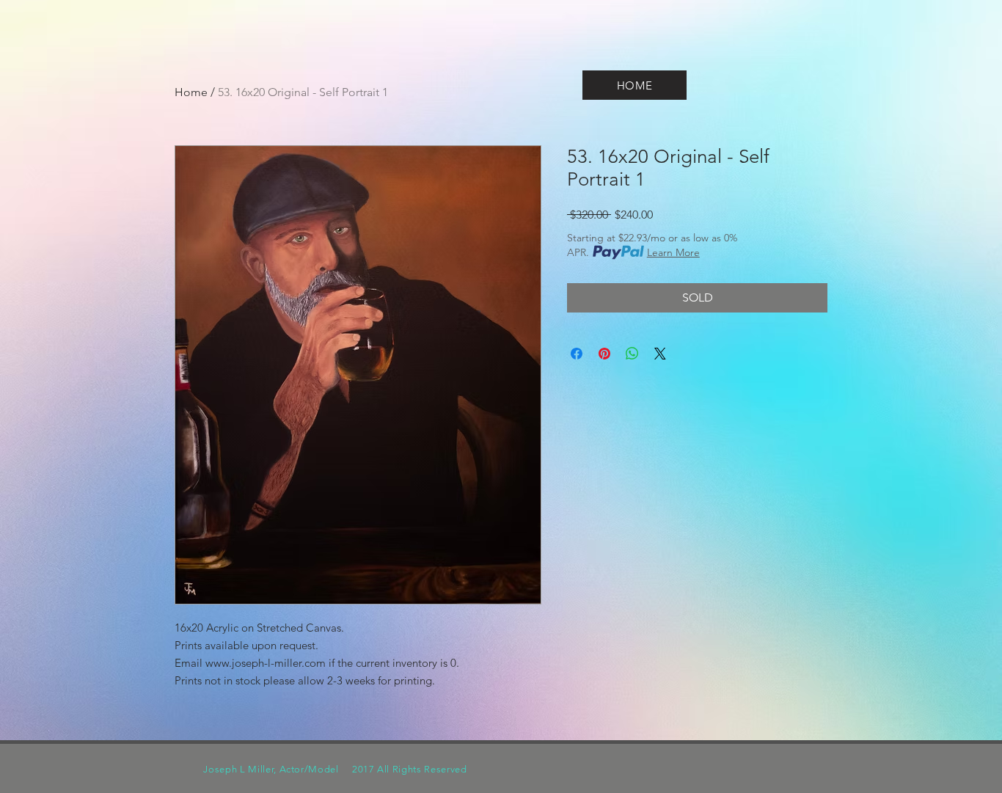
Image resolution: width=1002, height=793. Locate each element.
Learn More (673, 252)
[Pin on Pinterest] (604, 353)
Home (191, 92)
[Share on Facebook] (576, 353)
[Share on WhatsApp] (632, 353)
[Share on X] (660, 353)
